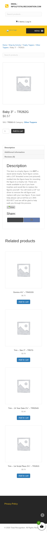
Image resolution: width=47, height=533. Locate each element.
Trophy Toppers (28, 45)
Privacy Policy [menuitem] (11, 504)
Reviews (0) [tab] (10, 157)
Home (5, 45)
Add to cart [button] (23, 302)
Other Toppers (30, 122)
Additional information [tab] (15, 152)
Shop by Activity (15, 45)
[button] (37, 30)
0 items (21, 22)
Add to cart (18, 131)
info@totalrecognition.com (26, 7)
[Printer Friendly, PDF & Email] (11, 207)
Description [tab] (10, 147)
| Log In (27, 22)
